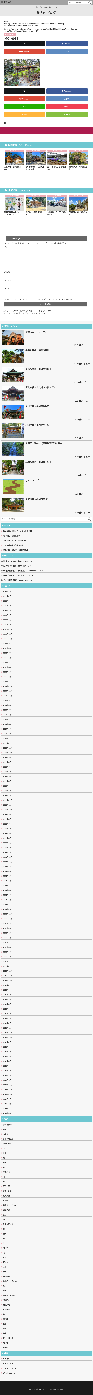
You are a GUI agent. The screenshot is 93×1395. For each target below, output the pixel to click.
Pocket (66, 107)
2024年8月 (7, 705)
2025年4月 (7, 667)
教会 (4, 1215)
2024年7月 (7, 710)
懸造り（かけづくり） (11, 1205)
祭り (4, 1286)
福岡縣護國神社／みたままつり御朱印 (13, 213)
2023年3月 (7, 786)
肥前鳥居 (6, 1305)
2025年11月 (7, 634)
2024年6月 (7, 715)
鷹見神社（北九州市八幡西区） (40, 387)
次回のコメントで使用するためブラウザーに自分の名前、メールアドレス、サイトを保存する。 (40, 299)
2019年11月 (7, 976)
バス (4, 1129)
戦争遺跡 (6, 1210)
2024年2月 (7, 734)
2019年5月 (7, 1004)
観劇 (4, 1324)
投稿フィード (8, 1363)
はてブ (66, 51)
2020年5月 (7, 947)
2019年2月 (7, 1018)
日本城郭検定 (8, 1224)
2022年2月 (7, 848)
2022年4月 (7, 838)
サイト (6, 289)
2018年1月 (7, 1080)
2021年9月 (7, 871)
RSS (25, 114)
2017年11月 (7, 1090)
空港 (4, 1291)
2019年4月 (7, 1009)
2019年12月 (7, 971)
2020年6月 (7, 943)
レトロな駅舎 (8, 1139)
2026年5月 (7, 606)
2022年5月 (7, 833)
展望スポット (8, 1172)
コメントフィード (10, 1368)
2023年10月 (7, 753)
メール (8, 280)
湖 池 (5, 1248)
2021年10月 (7, 867)
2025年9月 (7, 644)
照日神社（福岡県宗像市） (34, 213)
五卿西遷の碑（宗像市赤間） (78, 213)
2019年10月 (7, 980)
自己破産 (6, 1310)
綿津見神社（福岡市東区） (38, 350)
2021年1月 (7, 909)
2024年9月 (7, 701)
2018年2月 (7, 1075)
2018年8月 (7, 1047)
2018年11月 (7, 1033)
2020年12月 (7, 914)
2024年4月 (7, 724)
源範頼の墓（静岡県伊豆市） (78, 168)
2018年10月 (7, 1037)
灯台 (4, 1257)
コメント (8, 247)
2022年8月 (7, 819)
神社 (4, 1272)
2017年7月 (7, 1109)
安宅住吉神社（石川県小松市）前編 (35, 168)
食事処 (5, 1348)
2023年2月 (7, 791)
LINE (24, 107)
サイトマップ (32, 480)
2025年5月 (7, 663)
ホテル (5, 1134)
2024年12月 (7, 686)
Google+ (25, 51)
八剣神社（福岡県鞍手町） (38, 425)
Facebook (68, 44)
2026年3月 (7, 615)
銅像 (4, 1333)
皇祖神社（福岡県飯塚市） (38, 406)
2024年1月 (7, 738)
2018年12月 (7, 1028)
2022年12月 (7, 800)
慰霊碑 (5, 1200)
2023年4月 (7, 781)
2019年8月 (7, 990)
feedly (68, 114)
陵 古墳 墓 (8, 1338)
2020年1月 (7, 966)
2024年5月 (7, 719)
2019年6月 (7, 999)
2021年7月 (7, 881)
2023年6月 (7, 772)
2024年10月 (7, 696)
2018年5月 (7, 1061)
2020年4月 (7, 952)
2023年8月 (7, 762)
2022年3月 (7, 843)
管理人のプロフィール (36, 331)
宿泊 (4, 1162)
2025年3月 (7, 672)
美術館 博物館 (9, 1295)
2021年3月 (7, 900)
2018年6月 (7, 1056)
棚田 (4, 1234)
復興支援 (6, 1196)
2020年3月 (7, 957)
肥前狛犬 (6, 1300)
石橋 (4, 1267)
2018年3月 (7, 1071)
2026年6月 (7, 601)
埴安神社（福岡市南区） (37, 499)
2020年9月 (7, 928)
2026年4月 (7, 610)
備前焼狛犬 (7, 1143)
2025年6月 (7, 658)
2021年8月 (7, 876)
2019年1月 (7, 1023)
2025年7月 (7, 653)
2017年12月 (7, 1085)
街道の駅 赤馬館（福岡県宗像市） (16, 550)
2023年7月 (7, 767)
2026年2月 (7, 620)
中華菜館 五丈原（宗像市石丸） (56, 213)
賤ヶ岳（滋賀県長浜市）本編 (12, 580)
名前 (7, 272)
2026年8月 (7, 591)
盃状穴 (5, 1262)
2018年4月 (7, 1066)
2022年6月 (7, 829)
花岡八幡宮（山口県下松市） (39, 462)
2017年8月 (7, 1104)
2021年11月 (7, 862)
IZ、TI (31, 575)
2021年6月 (7, 886)
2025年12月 (7, 629)
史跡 (4, 1153)
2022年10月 (7, 810)
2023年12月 (7, 743)
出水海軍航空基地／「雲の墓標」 (13, 571)
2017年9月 (7, 1099)
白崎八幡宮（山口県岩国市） (39, 369)
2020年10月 (7, 924)
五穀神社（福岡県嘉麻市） (12, 168)
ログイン (6, 1359)
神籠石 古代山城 (10, 1281)
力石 (4, 1148)
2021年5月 (7, 890)
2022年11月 (7, 805)
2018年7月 (7, 1052)
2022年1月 (7, 852)
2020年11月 (7, 919)
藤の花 (5, 1319)
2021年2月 (7, 905)
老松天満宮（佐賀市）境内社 (12, 561)
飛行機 (5, 1343)
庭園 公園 (7, 1191)
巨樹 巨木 (7, 1186)
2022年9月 (7, 814)
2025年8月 (7, 648)
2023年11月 (7, 748)
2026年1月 (7, 625)
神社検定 (6, 1276)
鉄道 (4, 1329)
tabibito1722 (30, 561)
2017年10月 (7, 1094)
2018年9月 (7, 1042)
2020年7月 (7, 938)
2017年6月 (7, 1113)
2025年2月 (7, 677)
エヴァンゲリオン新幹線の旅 (56, 168)
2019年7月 (7, 995)
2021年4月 (7, 895)
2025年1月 (7, 682)
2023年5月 (7, 776)
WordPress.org (9, 1373)
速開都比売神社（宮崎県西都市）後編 (43, 443)
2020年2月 (7, 961)
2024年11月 (7, 691)
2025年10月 (7, 639)
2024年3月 (7, 729)
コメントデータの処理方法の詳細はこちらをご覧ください (25, 313)
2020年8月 (7, 933)
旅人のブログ (46, 12)
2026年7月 (7, 596)
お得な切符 (7, 1125)
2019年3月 (7, 1014)
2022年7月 (7, 824)
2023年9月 (7, 757)
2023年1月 (7, 795)
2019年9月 (7, 985)
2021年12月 (7, 857)
